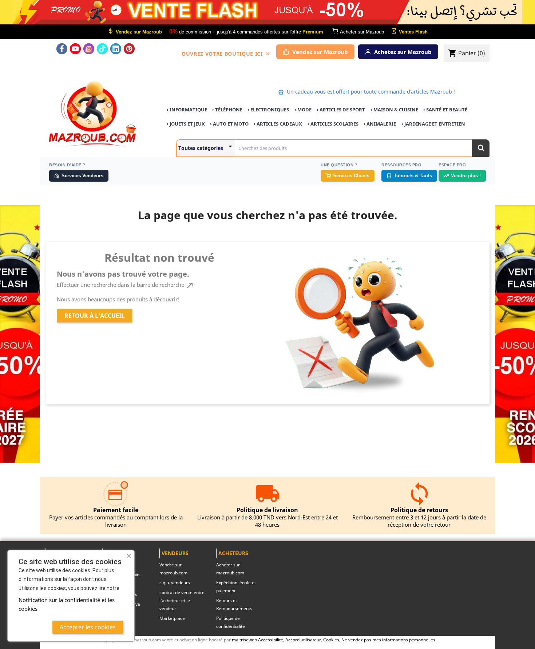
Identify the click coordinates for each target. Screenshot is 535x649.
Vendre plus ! (466, 175)
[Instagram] (88, 48)
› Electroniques (268, 109)
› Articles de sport (341, 109)
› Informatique (187, 109)
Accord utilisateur (303, 639)
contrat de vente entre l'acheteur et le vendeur (182, 600)
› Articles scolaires (333, 123)
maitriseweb (244, 639)
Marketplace (172, 618)
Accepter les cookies (88, 627)
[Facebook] (61, 48)
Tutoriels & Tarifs (413, 175)
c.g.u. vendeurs (174, 582)
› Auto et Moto (229, 123)
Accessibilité (270, 639)
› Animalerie (380, 123)
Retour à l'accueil (94, 316)
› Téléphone (227, 109)
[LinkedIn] (115, 48)
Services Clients (351, 175)
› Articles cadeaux (278, 123)
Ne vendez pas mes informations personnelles (388, 639)
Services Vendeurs (82, 175)
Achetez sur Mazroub (403, 51)
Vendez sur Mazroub (320, 51)
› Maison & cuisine (394, 109)
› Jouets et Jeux (186, 123)
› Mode (303, 109)
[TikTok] (102, 48)
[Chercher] (481, 148)
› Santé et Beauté (445, 109)
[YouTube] (75, 48)
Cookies (331, 639)
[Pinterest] (129, 48)
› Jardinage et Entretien (433, 123)
